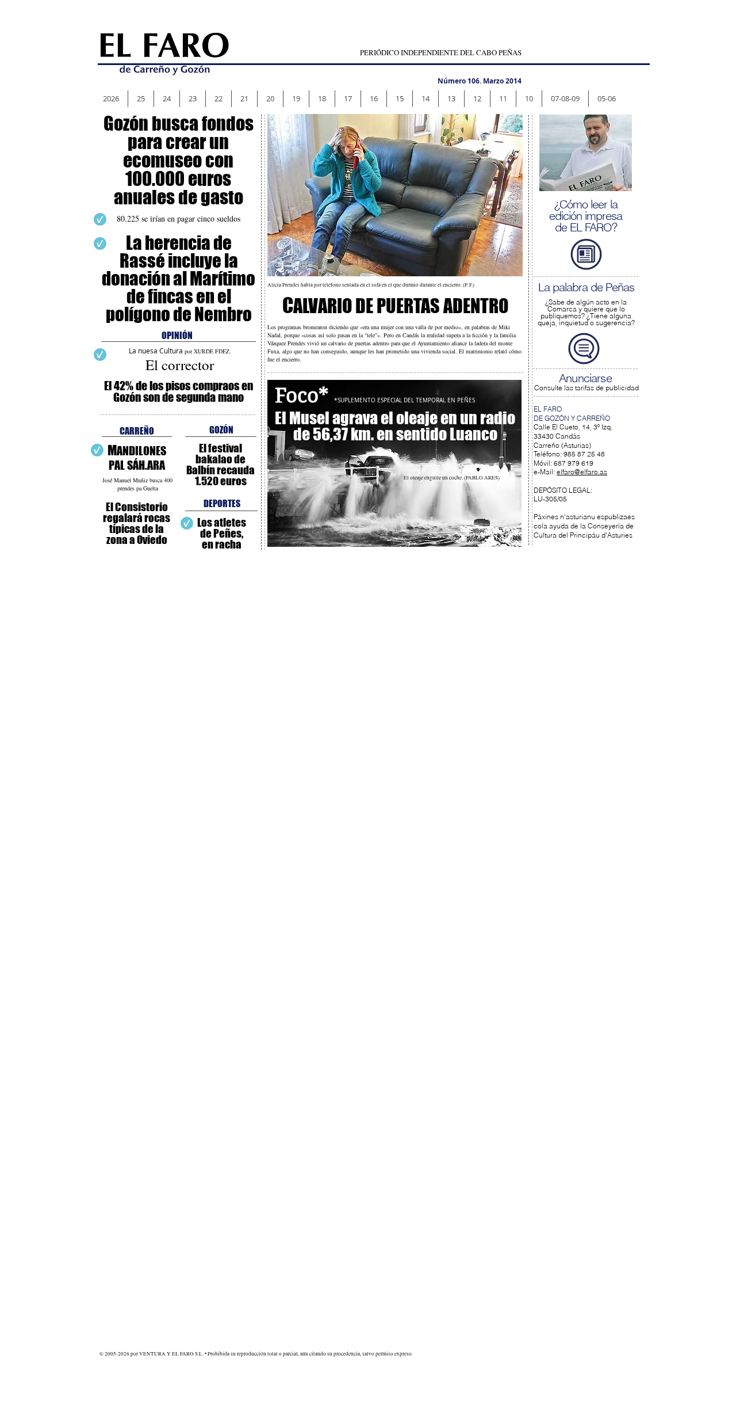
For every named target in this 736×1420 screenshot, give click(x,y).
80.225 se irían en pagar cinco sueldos (178, 218)
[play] (614, 174)
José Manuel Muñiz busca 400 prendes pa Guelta (137, 484)
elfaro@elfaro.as (582, 471)
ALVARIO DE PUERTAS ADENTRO (395, 306)
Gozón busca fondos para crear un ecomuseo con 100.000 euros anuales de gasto (178, 160)
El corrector (179, 364)
